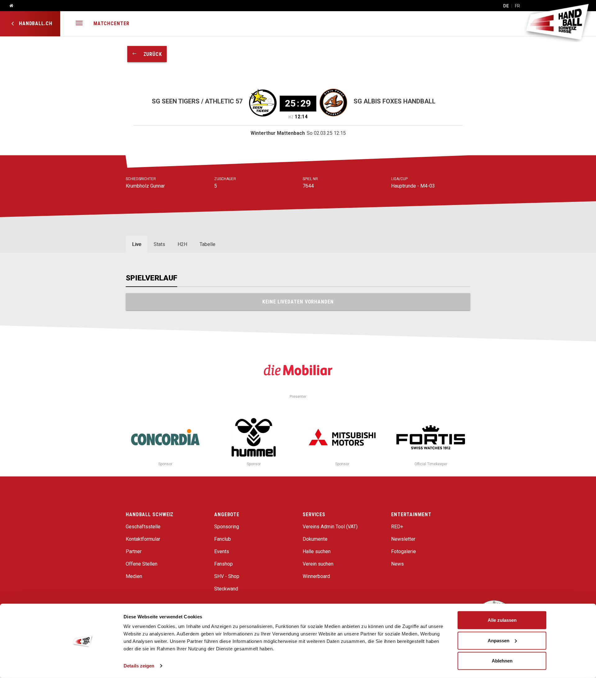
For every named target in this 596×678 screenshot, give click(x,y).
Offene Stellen (141, 564)
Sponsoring (226, 527)
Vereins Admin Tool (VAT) (330, 527)
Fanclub (222, 539)
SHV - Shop (226, 576)
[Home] (9, 5)
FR (517, 5)
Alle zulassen (502, 620)
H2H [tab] (182, 244)
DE (506, 5)
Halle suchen (317, 551)
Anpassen (498, 640)
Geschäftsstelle (143, 527)
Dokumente (315, 539)
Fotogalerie (403, 551)
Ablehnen (502, 660)
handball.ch (34, 23)
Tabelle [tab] (207, 244)
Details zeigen (139, 665)
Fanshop (223, 564)
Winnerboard (316, 576)
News (397, 564)
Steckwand (226, 589)
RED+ (397, 527)
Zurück (149, 54)
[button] (79, 23)
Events (221, 551)
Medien (134, 576)
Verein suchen (318, 564)
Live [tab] (136, 244)
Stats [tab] (159, 244)
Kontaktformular (143, 539)
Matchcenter (111, 23)
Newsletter (403, 539)
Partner (134, 551)
